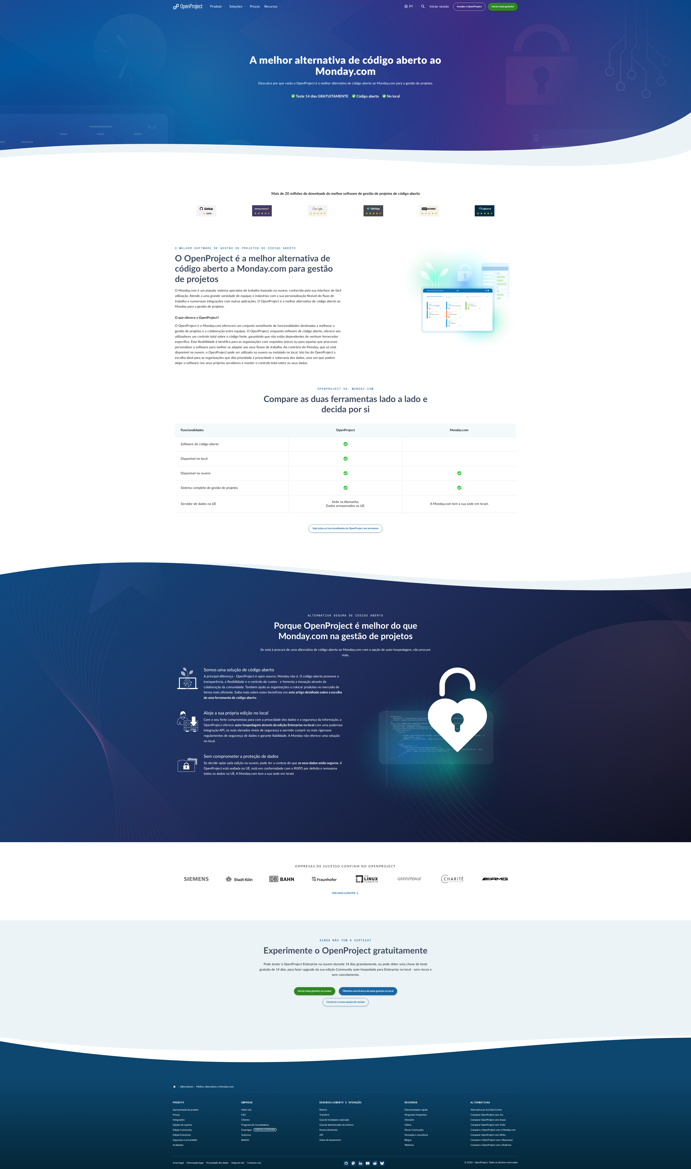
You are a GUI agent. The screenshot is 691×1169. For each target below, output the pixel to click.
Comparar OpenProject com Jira (487, 1115)
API (321, 1135)
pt (411, 6)
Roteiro (323, 1110)
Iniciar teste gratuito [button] (503, 6)
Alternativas (186, 1087)
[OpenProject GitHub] (346, 1163)
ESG (243, 1115)
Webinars (409, 1145)
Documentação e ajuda (416, 1110)
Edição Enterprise (182, 1135)
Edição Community (182, 1130)
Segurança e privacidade (185, 1140)
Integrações (179, 1120)
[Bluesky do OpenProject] (382, 1163)
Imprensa (246, 1135)
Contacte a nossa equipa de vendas (345, 1002)
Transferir (324, 1115)
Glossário (409, 1120)
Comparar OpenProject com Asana (488, 1120)
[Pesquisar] (423, 7)
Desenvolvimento (328, 1130)
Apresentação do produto (185, 1110)
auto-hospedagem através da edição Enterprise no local (274, 725)
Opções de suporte (182, 1125)
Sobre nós (246, 1110)
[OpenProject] (175, 1087)
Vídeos (408, 1125)
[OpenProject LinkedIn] (360, 1163)
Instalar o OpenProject (469, 6)
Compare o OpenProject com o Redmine (491, 1145)
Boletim (245, 1140)
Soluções (236, 6)
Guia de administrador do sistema (336, 1125)
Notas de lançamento (330, 1140)
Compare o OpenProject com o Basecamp (492, 1140)
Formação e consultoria (416, 1135)
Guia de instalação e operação (334, 1120)
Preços (176, 1115)
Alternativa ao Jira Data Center (486, 1110)
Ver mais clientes (343, 893)
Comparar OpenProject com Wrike (488, 1135)
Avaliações (178, 1145)
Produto (216, 6)
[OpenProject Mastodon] (353, 1163)
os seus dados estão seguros (318, 763)
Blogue (408, 1140)
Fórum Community (414, 1130)
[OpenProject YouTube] (368, 1163)
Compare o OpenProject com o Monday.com (493, 1130)
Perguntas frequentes (416, 1115)
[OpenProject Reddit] (375, 1163)
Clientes (245, 1120)
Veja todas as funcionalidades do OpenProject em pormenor (345, 528)
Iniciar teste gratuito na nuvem (314, 991)
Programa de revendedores (255, 1125)
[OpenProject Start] (188, 7)
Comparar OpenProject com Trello (488, 1125)
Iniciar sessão (439, 6)
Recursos (271, 6)
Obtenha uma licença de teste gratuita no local (368, 991)
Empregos (246, 1130)
